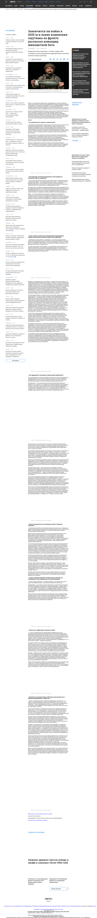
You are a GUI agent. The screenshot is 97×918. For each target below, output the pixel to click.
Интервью (41, 813)
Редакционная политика (50, 906)
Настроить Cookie (86, 906)
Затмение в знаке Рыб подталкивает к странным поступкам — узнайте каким (80, 128)
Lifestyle (34, 1)
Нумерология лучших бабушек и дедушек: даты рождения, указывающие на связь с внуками (81, 121)
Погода (22, 5)
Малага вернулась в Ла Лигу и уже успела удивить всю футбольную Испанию (14, 291)
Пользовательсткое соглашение (11, 906)
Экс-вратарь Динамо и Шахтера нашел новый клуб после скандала (15, 272)
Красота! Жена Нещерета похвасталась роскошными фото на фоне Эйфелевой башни (15, 300)
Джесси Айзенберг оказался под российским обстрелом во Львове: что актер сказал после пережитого (81, 65)
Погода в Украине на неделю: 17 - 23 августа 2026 (81, 168)
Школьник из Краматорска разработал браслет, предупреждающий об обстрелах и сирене (80, 56)
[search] (84, 1)
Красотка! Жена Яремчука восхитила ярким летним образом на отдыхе (13, 218)
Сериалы (74, 5)
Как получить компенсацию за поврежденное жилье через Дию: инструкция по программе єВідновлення (81, 74)
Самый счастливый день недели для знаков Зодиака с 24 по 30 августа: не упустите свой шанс (15, 246)
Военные (33, 813)
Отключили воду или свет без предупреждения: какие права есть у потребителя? (81, 163)
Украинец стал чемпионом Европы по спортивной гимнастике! (58, 880)
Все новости (8, 5)
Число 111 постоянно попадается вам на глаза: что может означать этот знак (15, 104)
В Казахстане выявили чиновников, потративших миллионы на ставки (13, 199)
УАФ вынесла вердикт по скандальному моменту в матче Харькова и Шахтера (15, 95)
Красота (45, 5)
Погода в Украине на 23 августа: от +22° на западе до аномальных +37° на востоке (15, 255)
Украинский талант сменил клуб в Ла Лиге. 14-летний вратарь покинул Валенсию (15, 87)
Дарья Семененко (36, 59)
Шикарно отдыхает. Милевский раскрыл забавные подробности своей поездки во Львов (15, 237)
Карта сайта (93, 906)
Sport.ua (80, 906)
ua (79, 1)
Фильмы (67, 5)
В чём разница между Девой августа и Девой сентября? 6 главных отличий (80, 135)
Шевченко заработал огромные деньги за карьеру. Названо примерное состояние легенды (15, 309)
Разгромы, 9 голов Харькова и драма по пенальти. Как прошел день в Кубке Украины (38, 881)
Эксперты (52, 1)
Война (29, 813)
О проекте (71, 906)
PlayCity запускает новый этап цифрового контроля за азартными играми (14, 190)
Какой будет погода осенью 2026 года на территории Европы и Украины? (81, 156)
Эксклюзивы (29, 5)
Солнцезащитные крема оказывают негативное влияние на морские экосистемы (81, 174)
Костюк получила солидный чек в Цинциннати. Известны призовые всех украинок (15, 263)
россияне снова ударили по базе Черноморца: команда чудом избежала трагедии (15, 344)
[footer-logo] (48, 899)
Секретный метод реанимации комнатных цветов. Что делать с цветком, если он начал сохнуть (15, 326)
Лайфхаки (38, 5)
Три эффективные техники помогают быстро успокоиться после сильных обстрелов (81, 92)
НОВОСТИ (19, 1)
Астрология (40, 1)
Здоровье (52, 5)
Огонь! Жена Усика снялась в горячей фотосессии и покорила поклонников (15, 162)
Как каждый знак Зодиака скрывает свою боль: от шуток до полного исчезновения (15, 78)
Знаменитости (89, 5)
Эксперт (37, 813)
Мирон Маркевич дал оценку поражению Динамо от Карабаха (81, 180)
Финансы (58, 1)
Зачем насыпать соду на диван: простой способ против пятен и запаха (15, 171)
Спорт (16, 5)
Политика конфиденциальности (26, 906)
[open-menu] (6, 2)
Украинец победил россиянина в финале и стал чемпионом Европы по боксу (15, 335)
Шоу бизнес (28, 1)
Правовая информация (39, 906)
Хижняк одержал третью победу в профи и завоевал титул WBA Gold (48, 861)
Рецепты (47, 1)
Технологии (60, 5)
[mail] (91, 1)
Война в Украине (48, 813)
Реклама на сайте (60, 906)
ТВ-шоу (81, 5)
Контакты (66, 906)
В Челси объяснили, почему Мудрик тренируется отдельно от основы (15, 318)
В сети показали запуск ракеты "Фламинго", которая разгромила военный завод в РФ (81, 83)
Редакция (76, 906)
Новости (48, 901)
